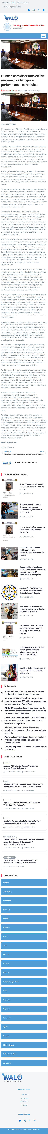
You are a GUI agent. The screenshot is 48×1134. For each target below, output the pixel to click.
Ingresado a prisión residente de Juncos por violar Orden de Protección (32, 529)
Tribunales (6, 799)
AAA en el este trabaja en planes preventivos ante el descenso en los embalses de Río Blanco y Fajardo (25, 740)
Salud (5, 857)
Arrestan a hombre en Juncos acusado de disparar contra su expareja (32, 486)
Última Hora (12, 857)
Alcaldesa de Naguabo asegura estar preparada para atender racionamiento (32, 670)
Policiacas (6, 762)
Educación (6, 818)
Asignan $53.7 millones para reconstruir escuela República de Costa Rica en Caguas (31, 590)
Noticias (14, 836)
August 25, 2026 (27, 493)
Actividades (7, 836)
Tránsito (6, 781)
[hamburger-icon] (43, 36)
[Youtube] (43, 10)
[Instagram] (33, 10)
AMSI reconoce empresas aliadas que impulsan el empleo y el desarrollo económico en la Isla (25, 730)
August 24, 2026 (27, 659)
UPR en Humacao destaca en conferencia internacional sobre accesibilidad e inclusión (32, 609)
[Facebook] (28, 10)
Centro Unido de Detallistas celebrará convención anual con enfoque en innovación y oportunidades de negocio (23, 842)
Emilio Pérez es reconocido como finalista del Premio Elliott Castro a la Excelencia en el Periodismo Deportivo (25, 720)
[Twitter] (38, 10)
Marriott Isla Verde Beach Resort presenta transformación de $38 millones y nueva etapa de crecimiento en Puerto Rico (25, 701)
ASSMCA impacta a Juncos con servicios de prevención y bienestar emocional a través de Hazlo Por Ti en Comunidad (25, 711)
